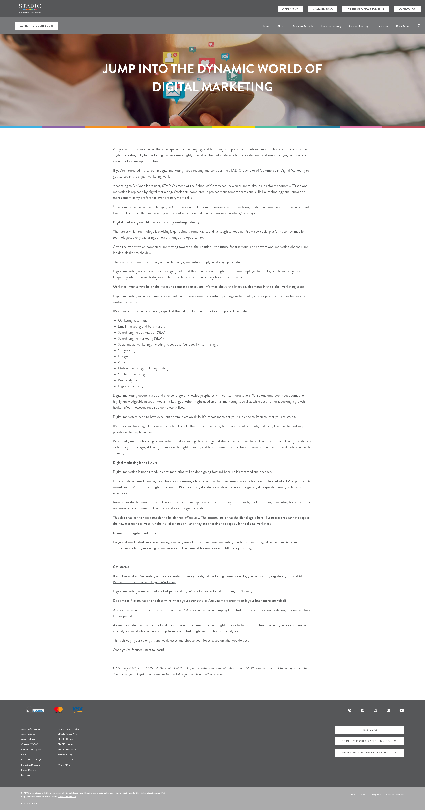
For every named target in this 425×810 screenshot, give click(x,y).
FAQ (23, 754)
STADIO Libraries (65, 744)
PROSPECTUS (369, 730)
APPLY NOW (290, 9)
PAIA (353, 794)
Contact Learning (358, 26)
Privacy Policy (375, 794)
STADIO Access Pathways (69, 733)
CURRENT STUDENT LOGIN (36, 26)
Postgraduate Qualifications (69, 728)
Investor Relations (28, 769)
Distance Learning (331, 26)
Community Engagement (32, 749)
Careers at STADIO (29, 744)
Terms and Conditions (394, 794)
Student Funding (65, 754)
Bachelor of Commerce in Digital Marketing (273, 170)
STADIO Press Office (67, 749)
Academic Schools (28, 733)
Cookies (363, 794)
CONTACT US (407, 9)
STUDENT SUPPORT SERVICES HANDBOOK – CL (369, 741)
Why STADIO (64, 764)
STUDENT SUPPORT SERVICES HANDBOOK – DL (369, 752)
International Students (30, 764)
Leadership (25, 775)
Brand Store (402, 26)
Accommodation (28, 739)
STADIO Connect (65, 739)
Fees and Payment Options (32, 759)
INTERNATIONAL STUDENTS (365, 9)
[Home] (30, 8)
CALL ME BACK (323, 9)
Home (265, 26)
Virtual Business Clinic (67, 759)
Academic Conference (30, 728)
